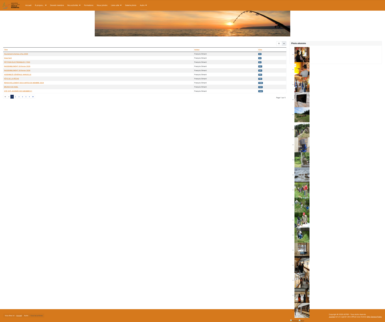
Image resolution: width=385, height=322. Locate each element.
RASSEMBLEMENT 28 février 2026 (17, 66)
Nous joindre (102, 5)
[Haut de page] (381, 318)
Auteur (197, 50)
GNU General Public (374, 317)
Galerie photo (130, 5)
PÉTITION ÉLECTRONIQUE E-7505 (17, 62)
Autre (142, 5)
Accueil (28, 5)
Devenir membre (57, 5)
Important (8, 58)
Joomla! (332, 317)
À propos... (39, 5)
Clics (260, 50)
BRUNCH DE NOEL (11, 87)
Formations (88, 5)
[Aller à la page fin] (33, 97)
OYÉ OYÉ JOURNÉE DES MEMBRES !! (18, 91)
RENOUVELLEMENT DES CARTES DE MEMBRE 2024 (24, 83)
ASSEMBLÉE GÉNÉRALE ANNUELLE (17, 75)
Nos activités (72, 5)
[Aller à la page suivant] (29, 97)
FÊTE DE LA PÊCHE (11, 79)
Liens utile (115, 5)
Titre (6, 50)
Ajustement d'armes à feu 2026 (16, 54)
